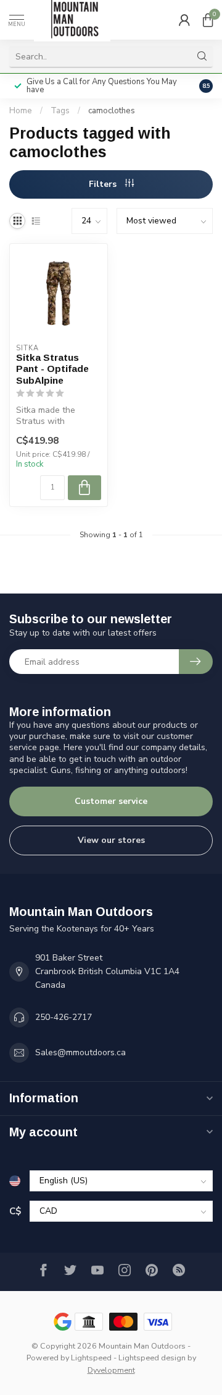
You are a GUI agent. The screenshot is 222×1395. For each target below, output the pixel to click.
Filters (104, 184)
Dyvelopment (111, 1370)
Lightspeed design (152, 1357)
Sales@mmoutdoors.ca (80, 1052)
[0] (208, 19)
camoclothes (111, 110)
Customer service (111, 801)
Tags (60, 110)
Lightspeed (91, 1357)
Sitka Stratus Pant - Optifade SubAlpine (52, 369)
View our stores (111, 840)
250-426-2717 (63, 1017)
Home (20, 110)
